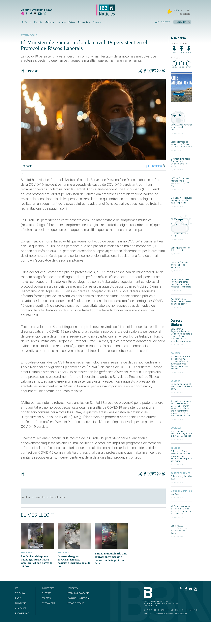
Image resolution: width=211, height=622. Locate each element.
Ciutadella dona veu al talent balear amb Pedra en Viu (181, 386)
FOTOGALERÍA (48, 603)
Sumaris (97, 22)
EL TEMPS (46, 593)
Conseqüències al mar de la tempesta (181, 249)
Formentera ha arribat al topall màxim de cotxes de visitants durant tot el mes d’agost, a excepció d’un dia (181, 362)
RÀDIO (18, 598)
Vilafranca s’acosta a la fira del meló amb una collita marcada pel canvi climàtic (181, 510)
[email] (154, 71)
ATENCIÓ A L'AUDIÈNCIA (157, 613)
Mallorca (49, 22)
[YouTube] (40, 14)
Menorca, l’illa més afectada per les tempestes (179, 265)
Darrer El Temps (180, 473)
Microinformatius (181, 491)
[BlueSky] (45, 14)
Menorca (61, 22)
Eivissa (71, 22)
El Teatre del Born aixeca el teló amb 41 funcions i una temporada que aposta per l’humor (181, 456)
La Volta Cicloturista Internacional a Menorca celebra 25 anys (180, 182)
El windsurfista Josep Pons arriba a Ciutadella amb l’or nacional (180, 162)
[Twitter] (140, 71)
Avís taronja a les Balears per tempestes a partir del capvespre (181, 301)
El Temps (26, 22)
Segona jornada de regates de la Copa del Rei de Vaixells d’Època (181, 144)
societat (176, 428)
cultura (175, 381)
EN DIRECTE (20, 603)
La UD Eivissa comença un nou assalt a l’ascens (181, 127)
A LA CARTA (20, 608)
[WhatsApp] (159, 71)
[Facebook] (31, 14)
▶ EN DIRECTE (162, 22)
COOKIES (146, 613)
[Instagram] (35, 14)
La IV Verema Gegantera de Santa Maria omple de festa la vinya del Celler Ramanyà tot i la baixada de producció (181, 335)
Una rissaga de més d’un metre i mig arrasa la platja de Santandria (181, 433)
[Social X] (27, 14)
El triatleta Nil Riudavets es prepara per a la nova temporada (181, 200)
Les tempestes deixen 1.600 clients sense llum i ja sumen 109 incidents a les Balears (181, 283)
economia (29, 35)
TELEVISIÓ (20, 593)
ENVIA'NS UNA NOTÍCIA (78, 598)
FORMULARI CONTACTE (78, 593)
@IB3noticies (154, 166)
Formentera (84, 22)
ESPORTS (46, 598)
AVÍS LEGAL (170, 613)
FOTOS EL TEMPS (75, 603)
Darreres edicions (179, 224)
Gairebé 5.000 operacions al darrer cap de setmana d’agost (180, 529)
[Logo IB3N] (105, 10)
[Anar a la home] (22, 14)
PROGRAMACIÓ (22, 613)
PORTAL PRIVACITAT (181, 613)
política (175, 353)
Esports (38, 22)
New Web (175, 494)
